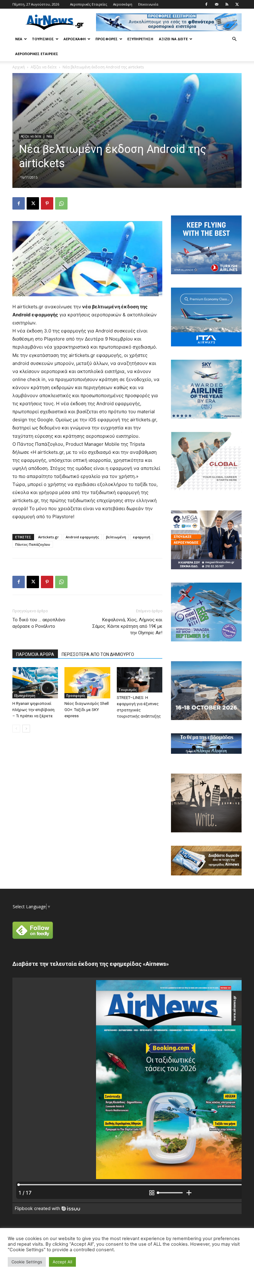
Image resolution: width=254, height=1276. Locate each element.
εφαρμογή (141, 537)
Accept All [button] (62, 1261)
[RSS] (226, 4)
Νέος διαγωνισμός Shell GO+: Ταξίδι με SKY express (86, 709)
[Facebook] (206, 4)
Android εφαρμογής (82, 537)
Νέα (18, 39)
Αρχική (18, 67)
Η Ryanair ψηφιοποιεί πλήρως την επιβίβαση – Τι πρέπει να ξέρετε (33, 709)
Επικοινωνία (148, 4)
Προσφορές (106, 39)
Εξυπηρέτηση (140, 39)
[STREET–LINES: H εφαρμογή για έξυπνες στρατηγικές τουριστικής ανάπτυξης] (139, 680)
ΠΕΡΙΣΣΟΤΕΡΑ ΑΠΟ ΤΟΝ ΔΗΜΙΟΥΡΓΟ (98, 654)
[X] (237, 4)
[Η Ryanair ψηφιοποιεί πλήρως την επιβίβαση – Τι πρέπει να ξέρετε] (35, 682)
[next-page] (26, 728)
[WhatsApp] (61, 203)
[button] (234, 39)
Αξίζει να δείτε (173, 39)
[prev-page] (16, 728)
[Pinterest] (47, 203)
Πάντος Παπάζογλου (32, 544)
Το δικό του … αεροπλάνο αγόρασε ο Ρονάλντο (38, 623)
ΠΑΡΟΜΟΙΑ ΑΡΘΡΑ (35, 654)
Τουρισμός (43, 39)
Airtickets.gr (48, 537)
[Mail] (216, 4)
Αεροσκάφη (122, 4)
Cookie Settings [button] (26, 1261)
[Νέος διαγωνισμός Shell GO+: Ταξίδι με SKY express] (87, 682)
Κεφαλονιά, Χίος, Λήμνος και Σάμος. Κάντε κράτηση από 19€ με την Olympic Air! (127, 626)
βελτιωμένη (116, 537)
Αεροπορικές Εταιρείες (88, 4)
